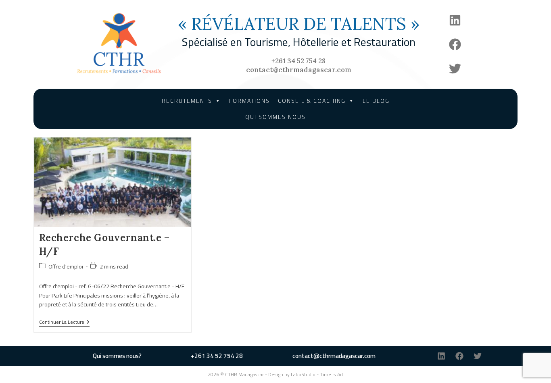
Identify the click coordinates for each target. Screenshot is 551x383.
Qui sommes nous (275, 117)
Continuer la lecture (64, 322)
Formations (249, 101)
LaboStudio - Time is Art (317, 374)
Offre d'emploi (65, 266)
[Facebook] (455, 44)
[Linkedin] (455, 20)
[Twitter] (455, 68)
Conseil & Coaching (312, 101)
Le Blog (376, 101)
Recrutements (187, 101)
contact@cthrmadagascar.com (298, 69)
